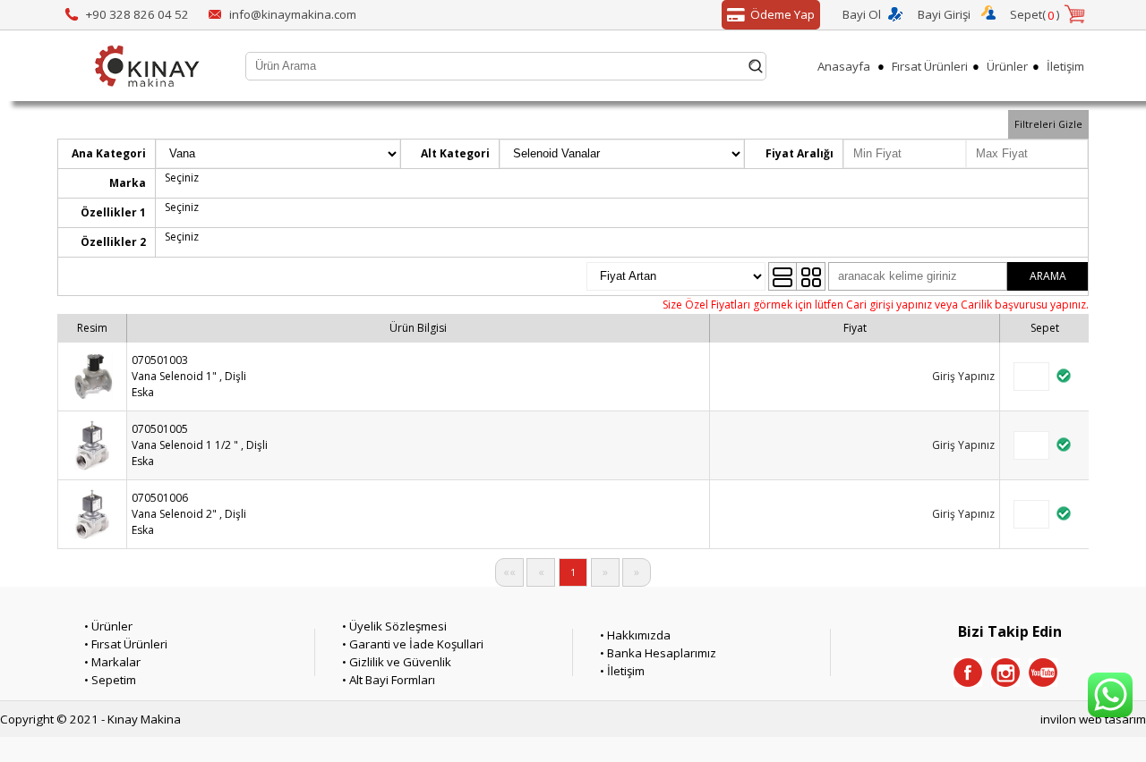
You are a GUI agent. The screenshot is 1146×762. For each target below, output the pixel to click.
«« (509, 572)
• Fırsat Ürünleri (125, 644)
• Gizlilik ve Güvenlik (396, 662)
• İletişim (622, 671)
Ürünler (1007, 66)
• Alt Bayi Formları (388, 680)
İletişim (1065, 66)
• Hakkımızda (635, 635)
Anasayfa (843, 66)
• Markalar (112, 662)
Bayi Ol (861, 14)
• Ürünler (108, 626)
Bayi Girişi (944, 14)
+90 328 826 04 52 (137, 14)
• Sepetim (110, 680)
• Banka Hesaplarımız (658, 653)
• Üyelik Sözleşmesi (394, 626)
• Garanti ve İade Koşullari (412, 644)
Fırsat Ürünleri (930, 66)
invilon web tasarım (1093, 719)
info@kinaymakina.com (292, 14)
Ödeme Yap (782, 14)
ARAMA (1048, 276)
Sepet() (1035, 14)
